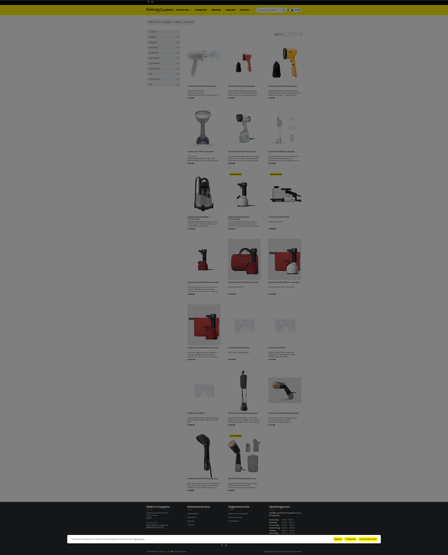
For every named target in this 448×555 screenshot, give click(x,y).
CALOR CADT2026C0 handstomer (282, 86)
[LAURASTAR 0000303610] (284, 194)
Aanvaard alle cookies (368, 539)
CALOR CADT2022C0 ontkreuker (241, 86)
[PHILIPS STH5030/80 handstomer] (244, 456)
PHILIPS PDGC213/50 (276, 348)
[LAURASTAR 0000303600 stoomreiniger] (244, 194)
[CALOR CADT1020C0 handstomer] (203, 63)
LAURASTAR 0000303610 (278, 217)
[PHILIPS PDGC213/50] (284, 325)
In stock (154, 32)
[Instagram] (152, 3)
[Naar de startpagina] (160, 10)
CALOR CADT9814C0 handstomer (242, 152)
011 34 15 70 (152, 523)
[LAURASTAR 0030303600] (244, 325)
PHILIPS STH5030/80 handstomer (242, 479)
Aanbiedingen (193, 513)
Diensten (191, 521)
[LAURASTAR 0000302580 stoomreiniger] (203, 194)
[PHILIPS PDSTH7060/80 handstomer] (203, 456)
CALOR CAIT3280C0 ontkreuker (281, 152)
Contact (190, 525)
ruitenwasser (154, 58)
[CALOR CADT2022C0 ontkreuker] (244, 63)
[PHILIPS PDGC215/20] (203, 390)
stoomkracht (154, 68)
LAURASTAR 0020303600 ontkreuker (283, 282)
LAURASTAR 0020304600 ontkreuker (203, 348)
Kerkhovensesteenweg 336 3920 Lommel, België (157, 515)
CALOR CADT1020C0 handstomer (201, 86)
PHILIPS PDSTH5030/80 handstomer (283, 413)
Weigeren (338, 539)
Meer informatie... (140, 539)
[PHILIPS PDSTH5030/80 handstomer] (284, 390)
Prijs (150, 84)
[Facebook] (148, 3)
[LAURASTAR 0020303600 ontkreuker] (284, 260)
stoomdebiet (154, 63)
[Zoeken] (284, 10)
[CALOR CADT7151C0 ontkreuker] (203, 129)
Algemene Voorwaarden (238, 513)
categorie (153, 42)
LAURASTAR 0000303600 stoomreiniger (238, 218)
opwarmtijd (153, 53)
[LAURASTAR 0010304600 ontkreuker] (244, 260)
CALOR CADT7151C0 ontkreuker (200, 152)
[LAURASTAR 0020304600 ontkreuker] (203, 325)
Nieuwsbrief (192, 517)
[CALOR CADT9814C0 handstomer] (244, 129)
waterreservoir (155, 79)
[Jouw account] (288, 9)
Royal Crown (181, 551)
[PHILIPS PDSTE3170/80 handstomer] (244, 390)
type (151, 74)
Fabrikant (152, 37)
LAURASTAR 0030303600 (238, 348)
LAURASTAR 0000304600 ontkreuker (203, 282)
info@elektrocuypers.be (158, 525)
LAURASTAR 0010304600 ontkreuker (243, 282)
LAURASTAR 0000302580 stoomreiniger (198, 218)
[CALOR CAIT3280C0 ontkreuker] (284, 129)
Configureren (351, 539)
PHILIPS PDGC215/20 (196, 413)
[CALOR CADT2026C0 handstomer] (284, 63)
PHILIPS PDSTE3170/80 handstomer (243, 413)
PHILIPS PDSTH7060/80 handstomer (202, 479)
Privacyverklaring (235, 517)
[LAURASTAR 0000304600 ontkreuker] (203, 260)
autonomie (153, 47)
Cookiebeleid (233, 521)
